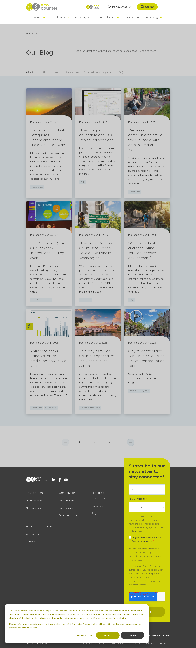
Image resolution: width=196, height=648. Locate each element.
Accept (107, 635)
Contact (164, 635)
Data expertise (67, 507)
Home (29, 33)
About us (128, 17)
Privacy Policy (135, 559)
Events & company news (98, 72)
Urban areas (50, 72)
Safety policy (151, 635)
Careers (30, 541)
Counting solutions (69, 515)
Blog (93, 513)
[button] (65, 442)
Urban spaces (34, 500)
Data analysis (66, 500)
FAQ (121, 72)
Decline (132, 635)
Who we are (33, 534)
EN (162, 6)
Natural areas (71, 72)
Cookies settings (83, 635)
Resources (97, 505)
